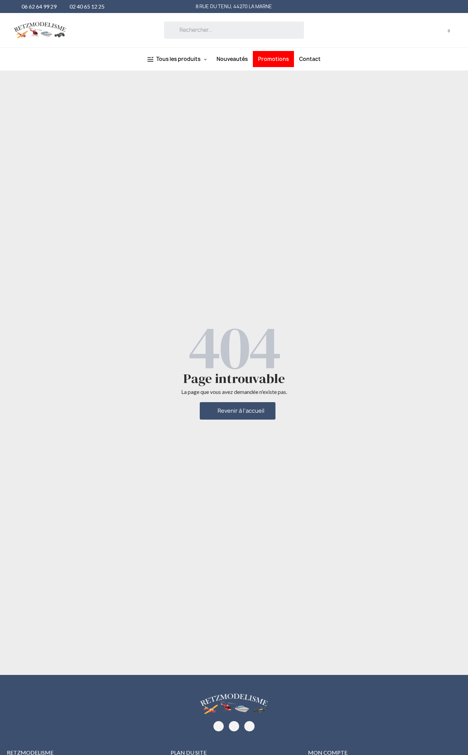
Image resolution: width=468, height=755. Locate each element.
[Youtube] (249, 726)
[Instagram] (234, 726)
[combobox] (234, 30)
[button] (444, 30)
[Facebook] (218, 726)
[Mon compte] (434, 30)
